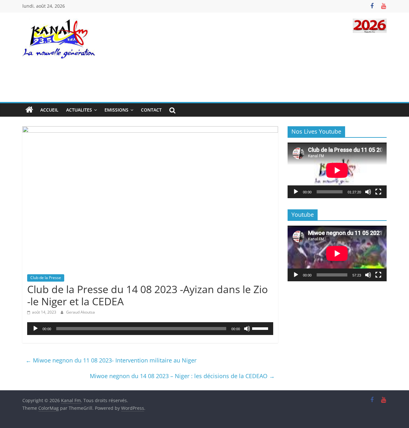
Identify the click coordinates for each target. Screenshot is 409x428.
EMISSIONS (116, 110)
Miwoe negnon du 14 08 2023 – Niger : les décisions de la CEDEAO (182, 376)
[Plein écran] (378, 192)
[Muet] (247, 328)
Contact (151, 110)
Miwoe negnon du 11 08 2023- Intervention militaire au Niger (111, 360)
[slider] (261, 328)
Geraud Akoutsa (80, 312)
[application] (150, 328)
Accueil (49, 110)
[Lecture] (35, 328)
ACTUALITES (79, 110)
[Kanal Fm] (29, 110)
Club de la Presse (45, 277)
